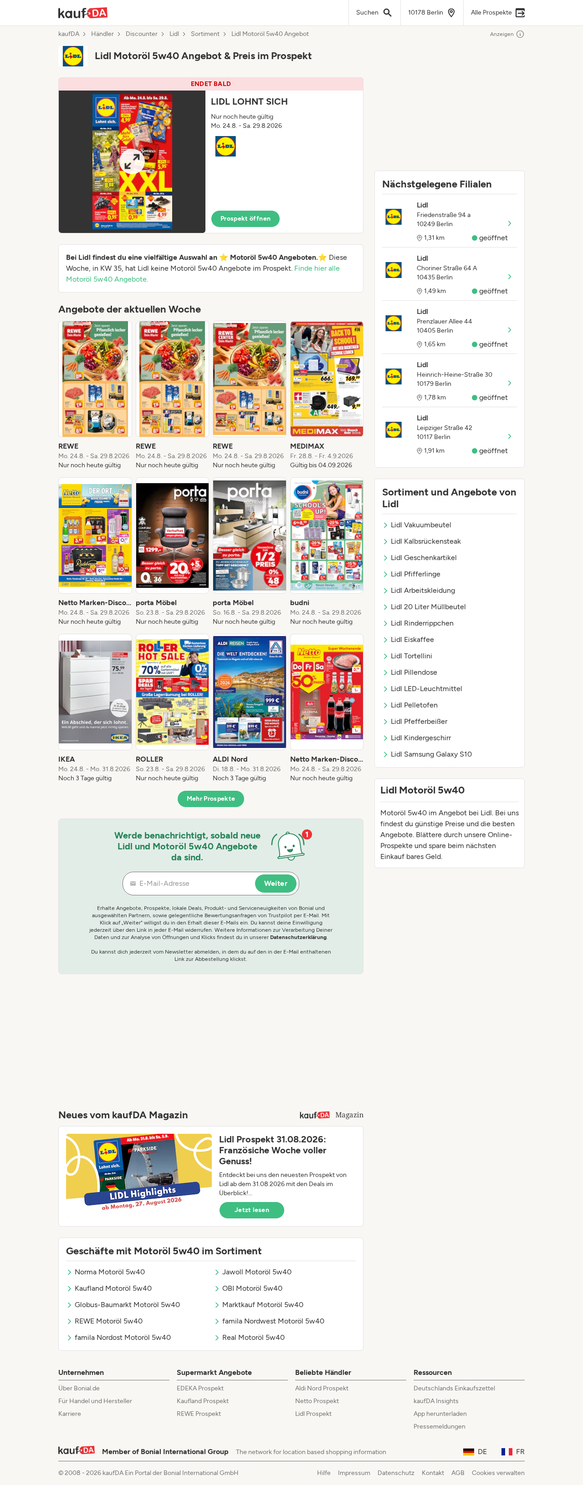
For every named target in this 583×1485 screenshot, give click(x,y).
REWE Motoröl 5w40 (109, 1321)
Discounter (142, 34)
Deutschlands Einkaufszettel (454, 1388)
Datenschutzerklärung (298, 937)
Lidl (174, 34)
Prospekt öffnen (245, 218)
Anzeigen (502, 34)
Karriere (69, 1414)
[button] (210, 155)
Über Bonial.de (79, 1388)
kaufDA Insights (436, 1401)
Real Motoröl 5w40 (253, 1337)
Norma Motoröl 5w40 (110, 1272)
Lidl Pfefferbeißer (419, 721)
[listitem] (95, 395)
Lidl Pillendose (414, 672)
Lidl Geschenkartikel (424, 557)
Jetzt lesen (252, 1210)
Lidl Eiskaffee (412, 639)
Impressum (354, 1473)
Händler (102, 34)
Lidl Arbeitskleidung (423, 590)
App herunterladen (440, 1414)
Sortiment (205, 34)
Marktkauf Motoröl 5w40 (262, 1304)
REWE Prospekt (199, 1414)
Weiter (275, 883)
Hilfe (324, 1473)
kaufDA (68, 34)
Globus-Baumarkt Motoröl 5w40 (127, 1304)
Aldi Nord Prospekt (321, 1388)
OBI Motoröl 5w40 (252, 1288)
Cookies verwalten (498, 1473)
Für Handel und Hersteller (95, 1401)
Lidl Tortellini (411, 656)
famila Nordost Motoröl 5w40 (123, 1337)
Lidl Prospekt (313, 1414)
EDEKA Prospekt (200, 1388)
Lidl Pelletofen (414, 705)
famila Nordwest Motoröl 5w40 (273, 1321)
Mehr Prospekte (211, 799)
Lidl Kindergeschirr (421, 737)
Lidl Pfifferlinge (415, 574)
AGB (458, 1473)
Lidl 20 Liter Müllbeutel (428, 606)
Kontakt (433, 1473)
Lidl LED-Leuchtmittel (426, 688)
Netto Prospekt (317, 1401)
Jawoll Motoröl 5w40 (257, 1272)
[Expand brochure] (132, 162)
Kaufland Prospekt (203, 1401)
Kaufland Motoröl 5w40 (113, 1288)
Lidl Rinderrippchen (422, 623)
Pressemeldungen (439, 1426)
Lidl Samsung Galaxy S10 (431, 754)
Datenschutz (396, 1473)
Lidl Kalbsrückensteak (426, 541)
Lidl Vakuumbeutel (421, 524)
